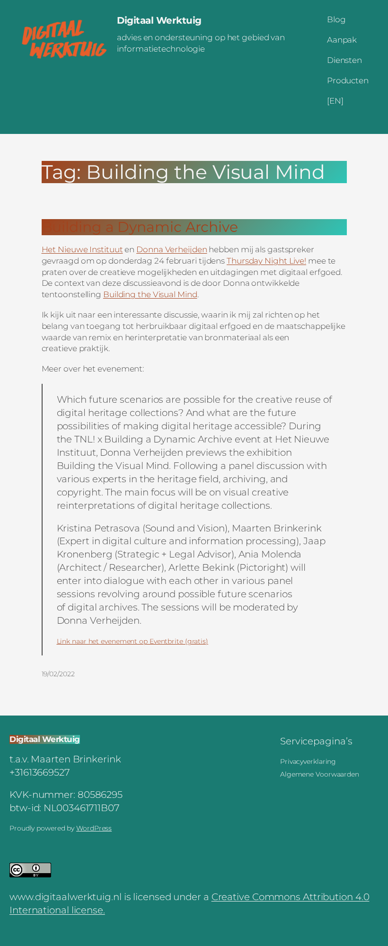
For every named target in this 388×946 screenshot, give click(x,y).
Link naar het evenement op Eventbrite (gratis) (132, 641)
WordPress (94, 828)
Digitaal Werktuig (159, 20)
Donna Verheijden (171, 249)
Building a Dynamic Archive (140, 227)
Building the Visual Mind (150, 294)
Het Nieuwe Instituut (82, 249)
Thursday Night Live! (266, 260)
